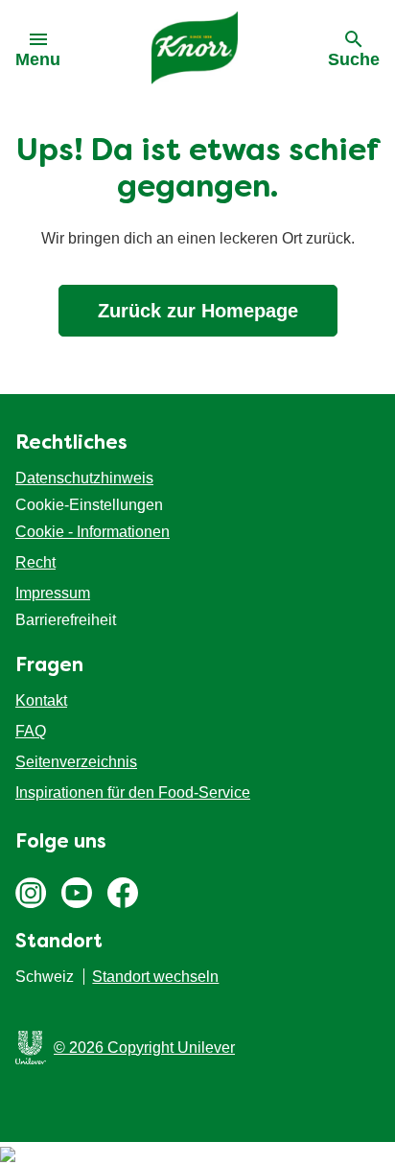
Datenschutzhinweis (84, 478)
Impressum (52, 593)
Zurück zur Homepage (198, 310)
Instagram (30, 892)
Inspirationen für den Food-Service (132, 792)
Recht (35, 562)
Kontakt (41, 700)
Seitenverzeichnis (76, 762)
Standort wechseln (155, 976)
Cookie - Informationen (92, 532)
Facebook (122, 892)
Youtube (76, 892)
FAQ (30, 731)
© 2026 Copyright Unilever (144, 1047)
